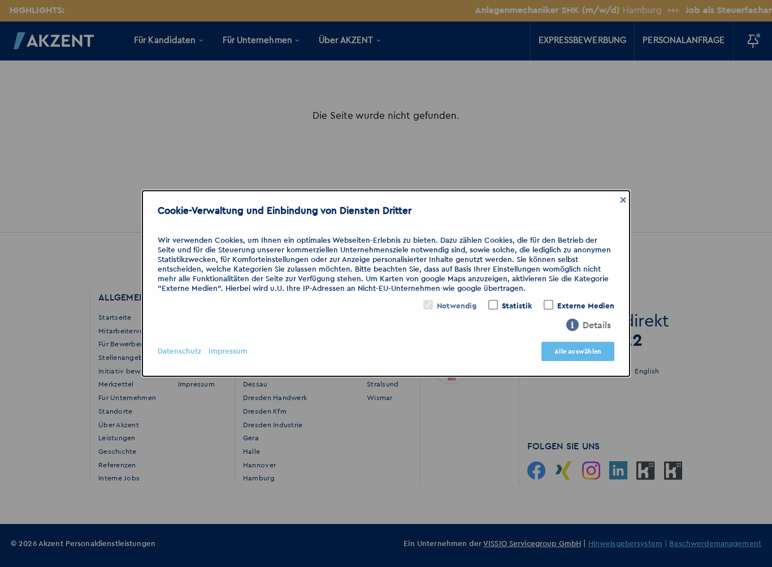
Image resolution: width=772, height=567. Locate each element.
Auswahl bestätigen (496, 352)
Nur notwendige (412, 352)
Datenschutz (179, 351)
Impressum (228, 351)
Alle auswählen (577, 352)
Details (597, 325)
